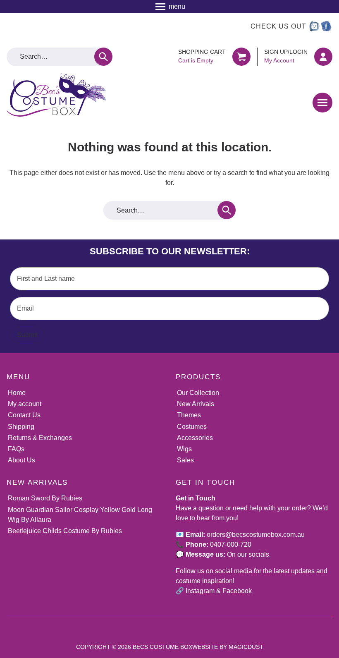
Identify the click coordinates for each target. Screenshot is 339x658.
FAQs (16, 448)
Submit (27, 334)
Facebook (237, 590)
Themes (189, 415)
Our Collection (198, 392)
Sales (185, 460)
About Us (21, 460)
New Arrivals (195, 403)
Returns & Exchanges (40, 437)
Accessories (195, 437)
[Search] (103, 57)
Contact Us (24, 415)
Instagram (200, 590)
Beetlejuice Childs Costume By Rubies (65, 530)
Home (17, 392)
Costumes (192, 426)
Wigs (184, 448)
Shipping (21, 426)
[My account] (323, 57)
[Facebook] (326, 26)
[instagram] (314, 26)
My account (24, 403)
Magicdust (246, 647)
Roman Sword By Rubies (45, 498)
